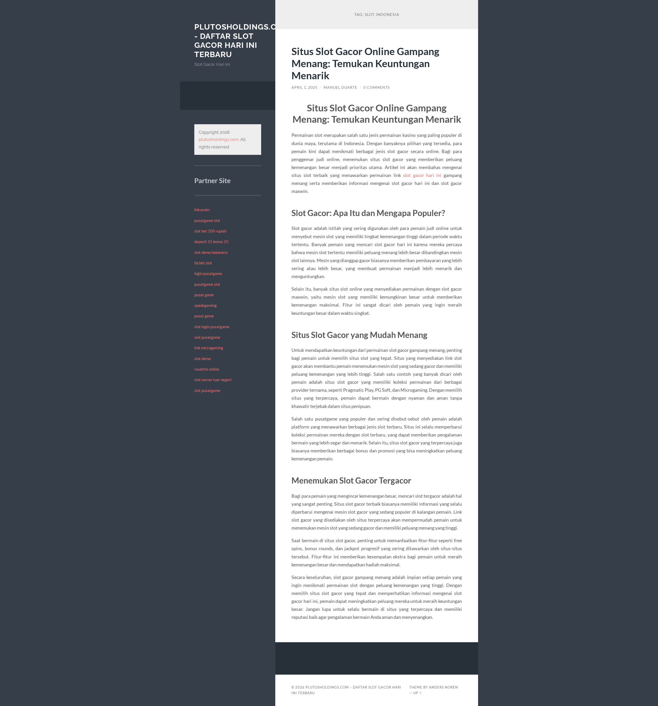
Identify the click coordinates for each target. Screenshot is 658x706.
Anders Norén (443, 687)
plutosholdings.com (219, 139)
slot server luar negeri (213, 379)
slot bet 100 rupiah (210, 231)
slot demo (202, 358)
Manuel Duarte (340, 87)
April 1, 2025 (304, 87)
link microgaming (208, 347)
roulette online (206, 369)
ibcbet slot (203, 263)
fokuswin (201, 209)
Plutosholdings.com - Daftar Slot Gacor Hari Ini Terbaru (241, 40)
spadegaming (205, 305)
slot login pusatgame (211, 326)
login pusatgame (208, 273)
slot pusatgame (207, 337)
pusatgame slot (207, 220)
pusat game (204, 294)
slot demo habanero (210, 252)
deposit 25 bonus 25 (211, 241)
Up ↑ (417, 693)
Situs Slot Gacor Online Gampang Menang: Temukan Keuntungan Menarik (365, 63)
